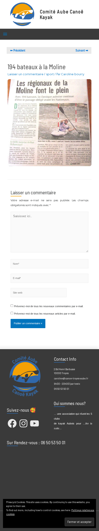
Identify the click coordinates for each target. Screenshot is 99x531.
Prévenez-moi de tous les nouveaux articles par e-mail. (45, 313)
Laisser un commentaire (26, 74)
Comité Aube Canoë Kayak (62, 14)
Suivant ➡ (82, 50)
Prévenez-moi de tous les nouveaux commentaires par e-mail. (48, 306)
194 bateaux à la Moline (37, 67)
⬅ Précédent (17, 50)
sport (50, 74)
